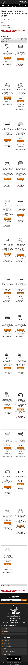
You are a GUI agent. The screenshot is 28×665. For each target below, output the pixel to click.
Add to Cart (7, 329)
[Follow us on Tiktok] (19, 658)
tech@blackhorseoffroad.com (14, 616)
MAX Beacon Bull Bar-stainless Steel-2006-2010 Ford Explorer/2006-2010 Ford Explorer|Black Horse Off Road (20, 363)
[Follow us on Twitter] (16, 658)
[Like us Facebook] (8, 658)
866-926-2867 (14, 613)
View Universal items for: (13, 591)
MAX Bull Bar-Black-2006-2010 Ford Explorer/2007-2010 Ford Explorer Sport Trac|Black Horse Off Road (20, 479)
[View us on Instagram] (12, 658)
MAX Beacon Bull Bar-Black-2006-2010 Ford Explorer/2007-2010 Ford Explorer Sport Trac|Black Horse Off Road (7, 363)
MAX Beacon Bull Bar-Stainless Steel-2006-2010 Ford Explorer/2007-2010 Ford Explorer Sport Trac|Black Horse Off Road (7, 402)
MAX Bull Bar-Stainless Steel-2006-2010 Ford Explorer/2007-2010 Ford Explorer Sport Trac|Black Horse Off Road (7, 518)
